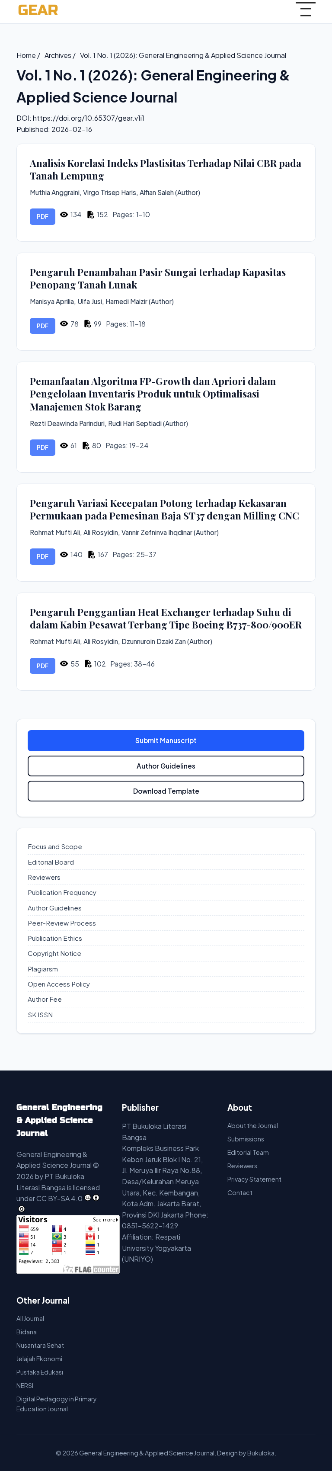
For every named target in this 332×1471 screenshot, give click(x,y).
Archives (59, 55)
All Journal (30, 1318)
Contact (239, 1192)
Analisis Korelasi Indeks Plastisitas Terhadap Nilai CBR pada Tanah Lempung (165, 169)
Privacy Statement (254, 1179)
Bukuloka (261, 1453)
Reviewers (44, 877)
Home (26, 55)
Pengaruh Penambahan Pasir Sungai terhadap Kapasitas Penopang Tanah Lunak (158, 278)
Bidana (26, 1332)
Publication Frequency (62, 892)
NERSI (24, 1385)
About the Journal (252, 1125)
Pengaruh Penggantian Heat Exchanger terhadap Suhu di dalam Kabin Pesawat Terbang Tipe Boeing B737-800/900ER (166, 618)
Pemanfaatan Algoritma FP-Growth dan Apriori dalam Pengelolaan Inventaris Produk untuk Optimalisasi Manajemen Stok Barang (153, 394)
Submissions (245, 1139)
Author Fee (45, 999)
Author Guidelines (166, 766)
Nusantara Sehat (40, 1345)
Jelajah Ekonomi (39, 1358)
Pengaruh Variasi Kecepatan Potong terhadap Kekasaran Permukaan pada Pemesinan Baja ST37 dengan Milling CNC (164, 509)
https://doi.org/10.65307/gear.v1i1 (88, 117)
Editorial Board (51, 862)
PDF (42, 216)
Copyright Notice (54, 953)
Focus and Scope (55, 846)
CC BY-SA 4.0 (59, 1198)
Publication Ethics (55, 938)
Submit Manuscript (166, 740)
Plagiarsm (43, 969)
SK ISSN (40, 1014)
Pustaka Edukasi (39, 1372)
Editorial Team (248, 1152)
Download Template (166, 791)
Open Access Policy (59, 984)
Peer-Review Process (62, 923)
